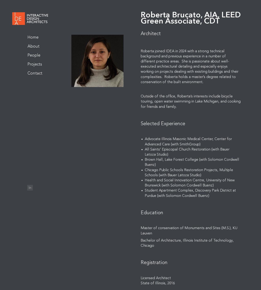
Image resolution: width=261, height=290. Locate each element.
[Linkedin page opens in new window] (30, 188)
